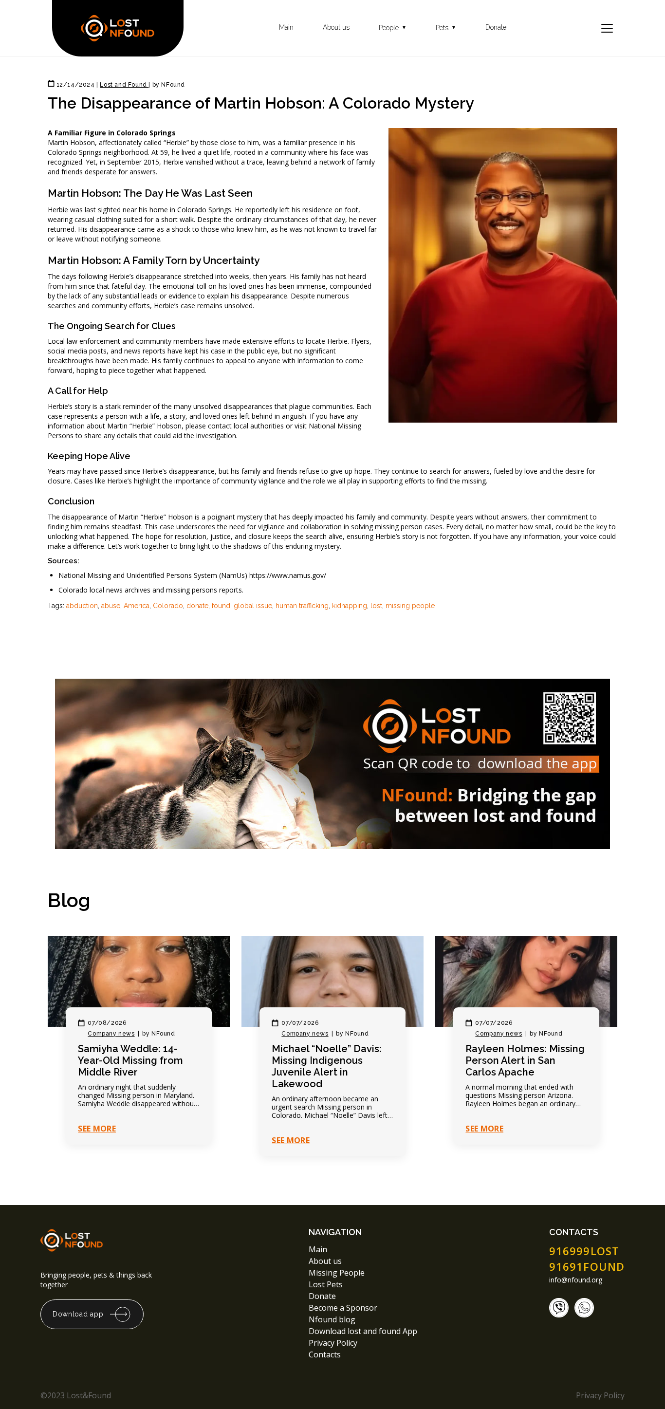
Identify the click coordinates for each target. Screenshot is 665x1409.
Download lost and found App (363, 1331)
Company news (111, 1033)
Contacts (325, 1354)
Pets (446, 28)
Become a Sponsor (343, 1307)
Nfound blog (332, 1319)
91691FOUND (587, 1266)
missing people (410, 606)
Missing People (337, 1272)
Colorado (168, 606)
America (136, 606)
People (392, 28)
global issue (253, 606)
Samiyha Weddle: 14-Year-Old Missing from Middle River (130, 1060)
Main (286, 27)
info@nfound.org (575, 1280)
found (221, 606)
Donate (495, 27)
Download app (78, 1314)
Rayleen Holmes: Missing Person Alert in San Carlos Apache (525, 1060)
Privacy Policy (334, 1342)
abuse (110, 606)
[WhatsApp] (584, 1307)
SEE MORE (97, 1128)
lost (376, 606)
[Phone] (559, 1307)
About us (336, 27)
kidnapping (349, 606)
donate (197, 606)
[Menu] (607, 28)
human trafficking (302, 606)
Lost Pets (326, 1284)
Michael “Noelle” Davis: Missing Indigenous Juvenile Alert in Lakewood (327, 1066)
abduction (82, 606)
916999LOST (584, 1250)
